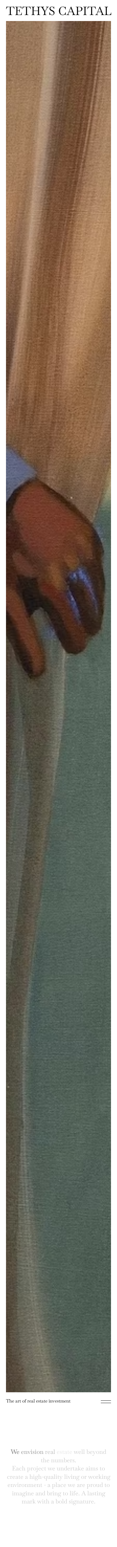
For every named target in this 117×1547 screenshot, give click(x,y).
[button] (106, 1401)
